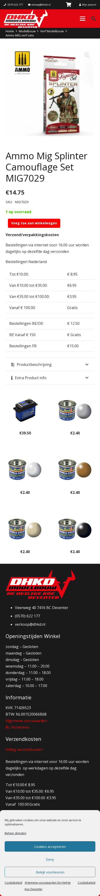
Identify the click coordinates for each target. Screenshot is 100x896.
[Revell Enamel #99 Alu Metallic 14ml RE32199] (25, 469)
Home (10, 31)
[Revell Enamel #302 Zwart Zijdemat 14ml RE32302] (75, 529)
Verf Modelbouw (52, 31)
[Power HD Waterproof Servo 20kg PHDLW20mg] (25, 410)
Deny (50, 859)
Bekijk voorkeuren (50, 872)
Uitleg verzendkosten (24, 749)
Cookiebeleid (13, 883)
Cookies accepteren (50, 846)
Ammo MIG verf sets (20, 35)
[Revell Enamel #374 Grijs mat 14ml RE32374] (75, 410)
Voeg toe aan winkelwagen (34, 223)
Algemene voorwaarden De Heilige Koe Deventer (48, 886)
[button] (82, 18)
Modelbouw (27, 31)
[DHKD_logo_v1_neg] (26, 18)
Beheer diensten (15, 833)
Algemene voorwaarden (26, 720)
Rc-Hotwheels (18, 727)
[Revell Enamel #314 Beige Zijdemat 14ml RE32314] (25, 529)
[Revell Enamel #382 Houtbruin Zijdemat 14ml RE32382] (75, 469)
